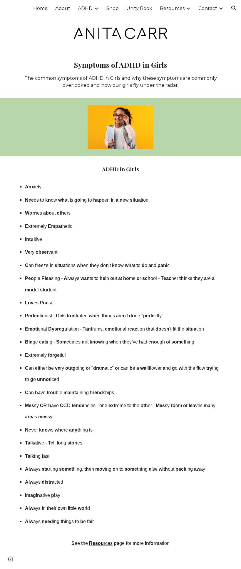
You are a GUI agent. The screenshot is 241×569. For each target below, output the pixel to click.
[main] (120, 74)
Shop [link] (112, 8)
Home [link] (40, 8)
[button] (234, 8)
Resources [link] (172, 8)
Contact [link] (207, 8)
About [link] (62, 8)
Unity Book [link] (139, 8)
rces (108, 543)
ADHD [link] (85, 8)
